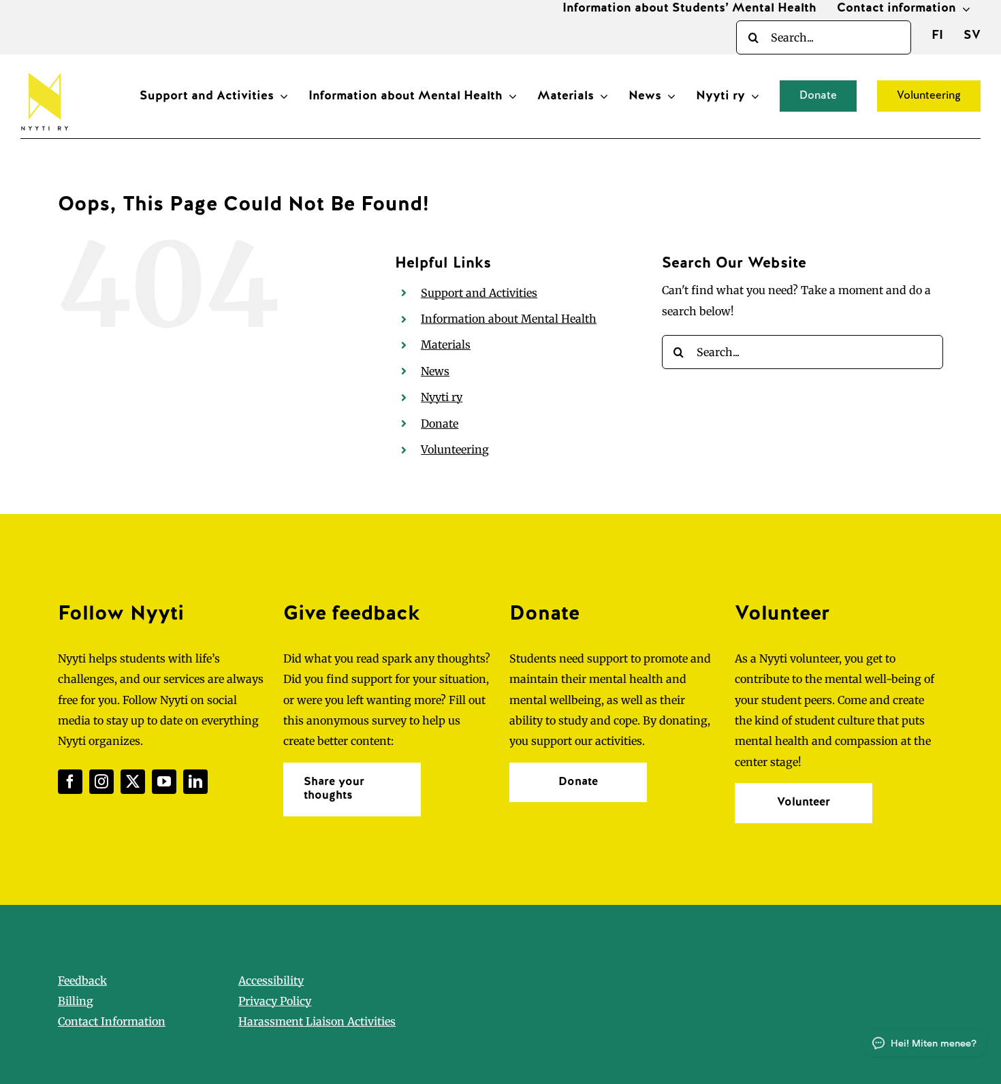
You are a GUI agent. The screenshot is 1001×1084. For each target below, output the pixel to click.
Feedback (82, 980)
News (435, 371)
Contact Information (111, 1021)
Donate (439, 423)
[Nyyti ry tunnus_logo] (44, 70)
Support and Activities (479, 293)
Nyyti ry (441, 397)
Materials (446, 344)
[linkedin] (195, 781)
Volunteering (455, 449)
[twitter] (133, 781)
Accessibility (271, 980)
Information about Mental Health (509, 318)
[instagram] (101, 781)
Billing (75, 1001)
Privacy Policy (274, 1001)
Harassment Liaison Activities (317, 1021)
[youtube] (164, 781)
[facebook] (70, 781)
